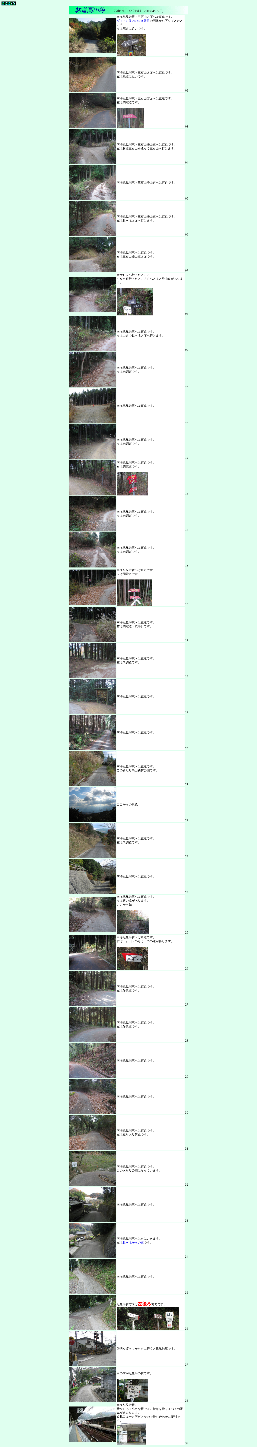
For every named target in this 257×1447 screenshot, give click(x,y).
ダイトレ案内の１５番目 (133, 20)
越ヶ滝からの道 (133, 1242)
